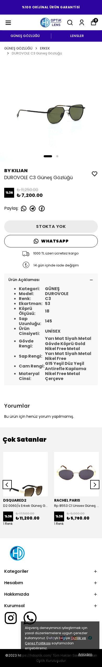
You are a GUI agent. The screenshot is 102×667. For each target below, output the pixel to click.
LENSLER (77, 35)
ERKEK (45, 48)
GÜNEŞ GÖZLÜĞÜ (25, 35)
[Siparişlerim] (81, 22)
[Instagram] (10, 618)
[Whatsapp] (30, 618)
